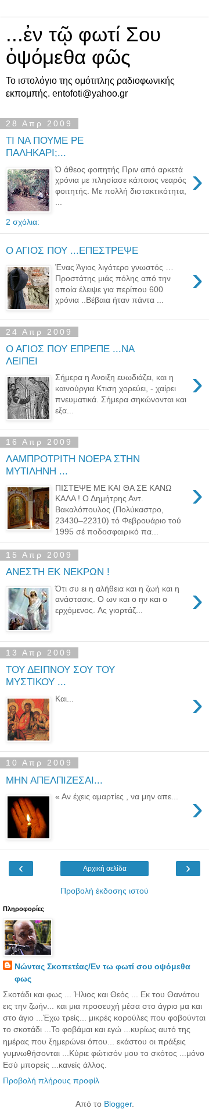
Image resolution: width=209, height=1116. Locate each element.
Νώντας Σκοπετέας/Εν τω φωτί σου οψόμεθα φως (102, 972)
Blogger (118, 1103)
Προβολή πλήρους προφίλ (51, 1080)
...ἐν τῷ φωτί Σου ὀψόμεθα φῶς (83, 45)
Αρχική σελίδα (105, 869)
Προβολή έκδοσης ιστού (104, 890)
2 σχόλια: (22, 221)
